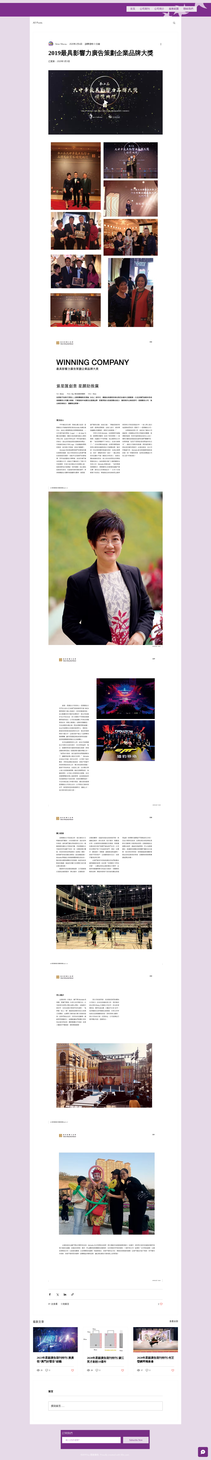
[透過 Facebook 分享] (49, 1294)
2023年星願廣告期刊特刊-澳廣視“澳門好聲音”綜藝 (55, 1359)
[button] (174, 23)
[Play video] (105, 102)
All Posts (37, 22)
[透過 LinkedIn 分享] (64, 1294)
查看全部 (173, 1321)
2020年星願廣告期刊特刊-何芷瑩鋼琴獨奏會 (155, 1359)
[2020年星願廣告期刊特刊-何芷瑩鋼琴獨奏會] (155, 1339)
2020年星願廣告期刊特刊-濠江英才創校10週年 (105, 1359)
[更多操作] (161, 44)
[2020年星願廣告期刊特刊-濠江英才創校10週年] (105, 1339)
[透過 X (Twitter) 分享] (57, 1294)
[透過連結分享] (72, 1294)
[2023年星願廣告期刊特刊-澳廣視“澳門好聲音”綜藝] (55, 1339)
